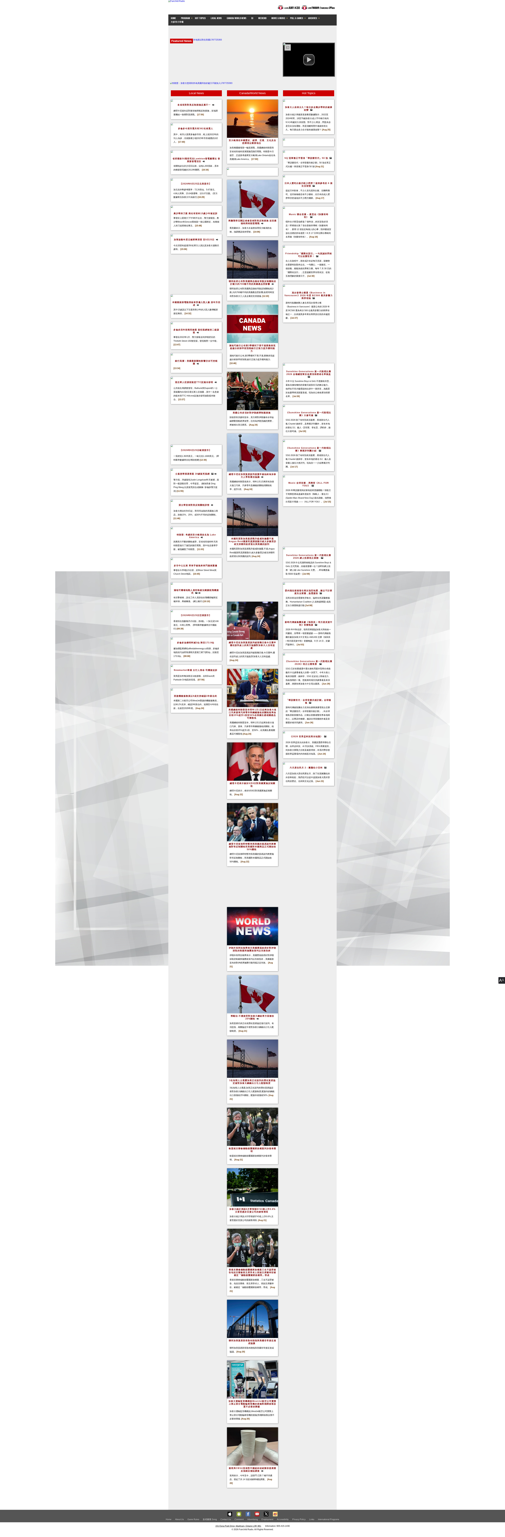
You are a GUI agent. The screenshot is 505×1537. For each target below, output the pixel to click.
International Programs (328, 1519)
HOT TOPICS (200, 18)
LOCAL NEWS (216, 18)
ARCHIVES (312, 18)
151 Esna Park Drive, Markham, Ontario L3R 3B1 (238, 1526)
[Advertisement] (252, 30)
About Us (179, 1519)
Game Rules (193, 1519)
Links (311, 1519)
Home (168, 1519)
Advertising (252, 1519)
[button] (308, 59)
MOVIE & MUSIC (278, 18)
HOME (173, 18)
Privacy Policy (299, 1519)
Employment (267, 1519)
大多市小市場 (177, 21)
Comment (239, 1519)
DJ (252, 18)
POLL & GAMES (296, 18)
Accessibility (283, 1519)
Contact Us (226, 1519)
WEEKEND (262, 18)
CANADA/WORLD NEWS (236, 18)
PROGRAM (185, 18)
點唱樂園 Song (210, 1519)
